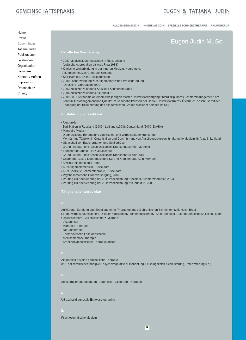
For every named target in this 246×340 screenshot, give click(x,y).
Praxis (22, 38)
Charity (22, 93)
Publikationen (27, 54)
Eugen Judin (26, 43)
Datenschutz (26, 88)
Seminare (24, 71)
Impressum (25, 82)
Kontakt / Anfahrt (29, 77)
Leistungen (25, 60)
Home (22, 32)
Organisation (26, 66)
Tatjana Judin (27, 49)
